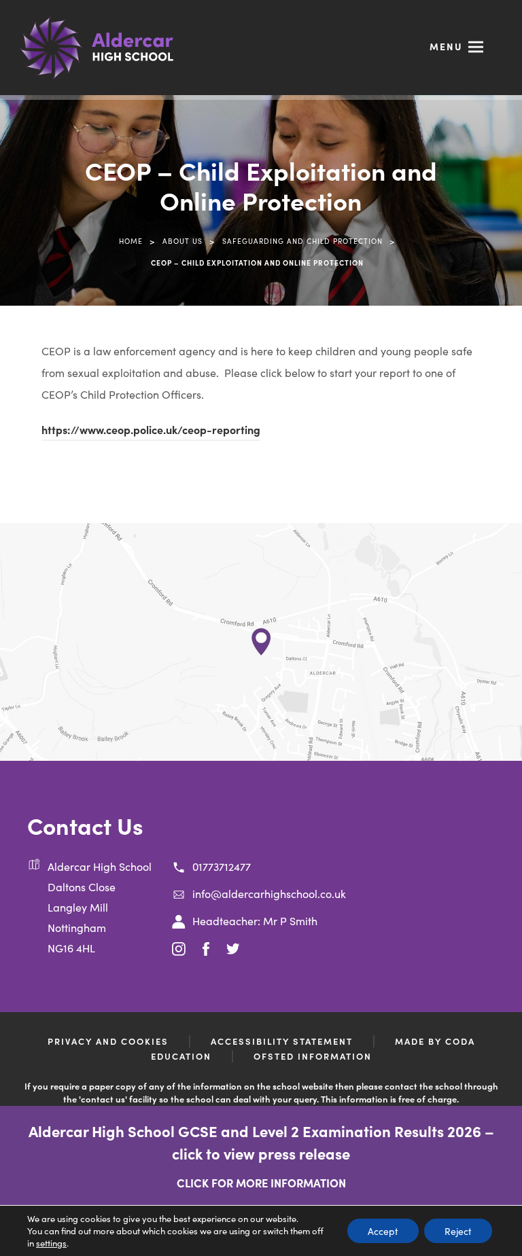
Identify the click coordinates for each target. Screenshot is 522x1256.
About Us (182, 241)
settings (51, 1243)
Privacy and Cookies (108, 1041)
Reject (458, 1231)
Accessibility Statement (282, 1041)
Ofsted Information (313, 1055)
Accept (383, 1231)
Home (131, 241)
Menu (446, 46)
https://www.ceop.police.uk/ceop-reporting (150, 431)
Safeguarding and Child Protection (302, 241)
